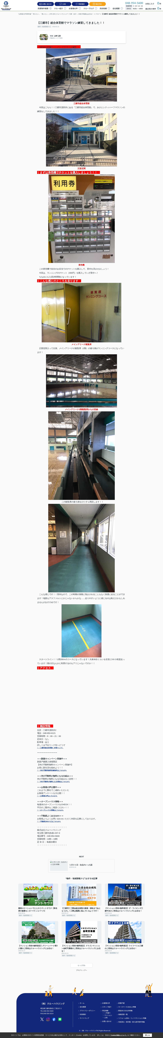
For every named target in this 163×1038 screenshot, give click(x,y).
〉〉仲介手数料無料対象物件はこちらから (52, 770)
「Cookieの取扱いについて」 (118, 1035)
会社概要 (116, 8)
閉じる (147, 1035)
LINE (64, 4)
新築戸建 (121, 1003)
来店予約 (98, 4)
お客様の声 (73, 8)
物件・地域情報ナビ (44, 26)
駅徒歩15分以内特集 (125, 1010)
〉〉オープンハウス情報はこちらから (50, 810)
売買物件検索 (43, 8)
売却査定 (81, 4)
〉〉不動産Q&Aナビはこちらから (49, 821)
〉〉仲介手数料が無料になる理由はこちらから (53, 781)
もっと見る (81, 965)
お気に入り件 (153, 3)
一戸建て (107, 1013)
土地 (105, 1017)
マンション (108, 1015)
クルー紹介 (58, 8)
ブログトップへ (81, 970)
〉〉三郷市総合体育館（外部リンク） (50, 748)
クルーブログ (88, 8)
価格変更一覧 (123, 1014)
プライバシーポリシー (87, 1010)
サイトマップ (84, 1018)
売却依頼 (103, 8)
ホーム (82, 1003)
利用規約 (83, 1014)
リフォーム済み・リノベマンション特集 (132, 1018)
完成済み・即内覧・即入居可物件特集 (131, 1022)
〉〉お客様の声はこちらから (47, 796)
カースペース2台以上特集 (127, 1007)
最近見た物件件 (153, 8)
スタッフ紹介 (106, 1007)
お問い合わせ (47, 4)
